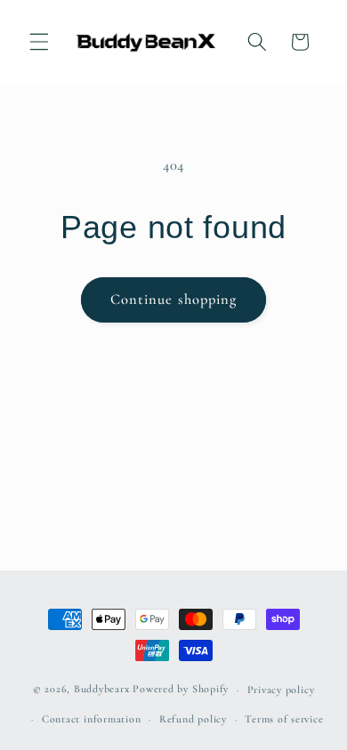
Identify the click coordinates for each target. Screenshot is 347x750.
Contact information (91, 719)
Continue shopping (174, 299)
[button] (39, 41)
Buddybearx (102, 689)
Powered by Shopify (181, 689)
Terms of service (284, 719)
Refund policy (193, 719)
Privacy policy (281, 689)
